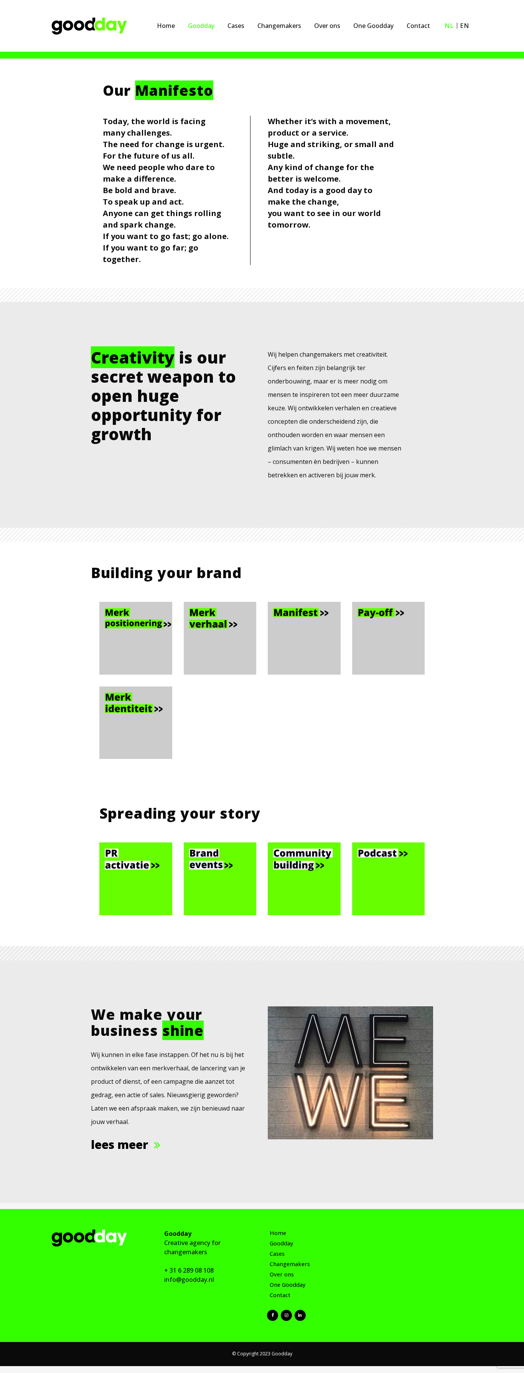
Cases (277, 1253)
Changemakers (290, 1264)
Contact (280, 1295)
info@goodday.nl (189, 1279)
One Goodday (288, 1284)
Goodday (281, 1243)
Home (278, 1233)
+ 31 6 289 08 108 (189, 1270)
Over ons (282, 1274)
